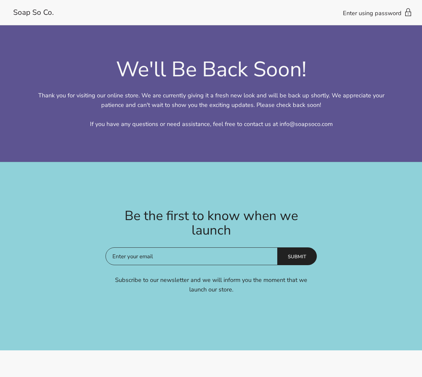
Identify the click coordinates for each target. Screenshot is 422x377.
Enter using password (373, 13)
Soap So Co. (33, 12)
